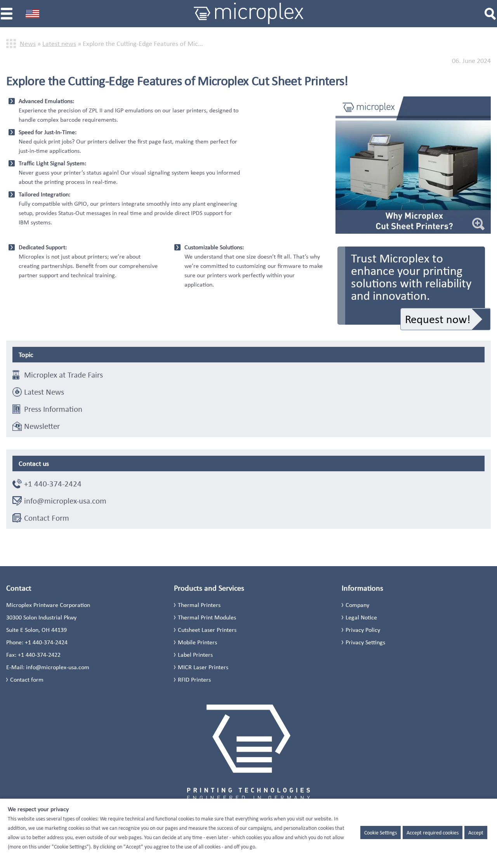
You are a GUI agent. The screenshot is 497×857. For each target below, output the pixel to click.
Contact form (26, 679)
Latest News (44, 392)
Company (357, 605)
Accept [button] (475, 832)
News (28, 43)
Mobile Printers (197, 642)
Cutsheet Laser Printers (207, 629)
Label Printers (195, 654)
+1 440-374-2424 (53, 483)
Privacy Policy (363, 629)
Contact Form (46, 518)
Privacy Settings (365, 642)
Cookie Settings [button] (380, 832)
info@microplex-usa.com (65, 500)
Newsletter (42, 426)
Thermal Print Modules (207, 617)
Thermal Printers (199, 605)
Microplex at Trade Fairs (63, 375)
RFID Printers (194, 679)
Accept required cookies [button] (433, 832)
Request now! (438, 319)
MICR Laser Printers (203, 667)
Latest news (59, 43)
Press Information (53, 409)
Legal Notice (361, 617)
